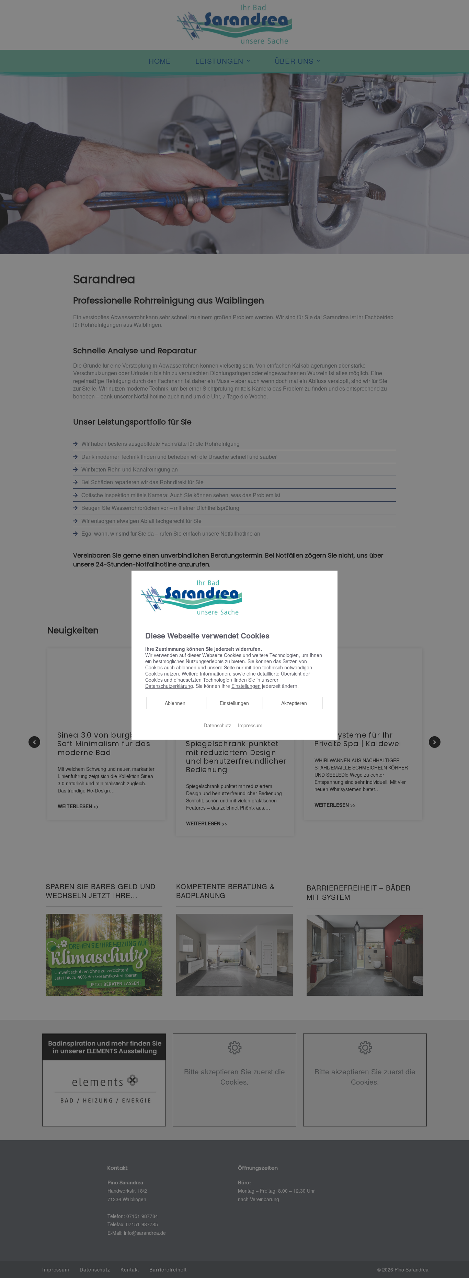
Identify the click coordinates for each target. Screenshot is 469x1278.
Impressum (250, 724)
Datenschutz (217, 724)
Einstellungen (234, 702)
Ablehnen (174, 702)
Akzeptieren (294, 702)
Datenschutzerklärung (169, 685)
